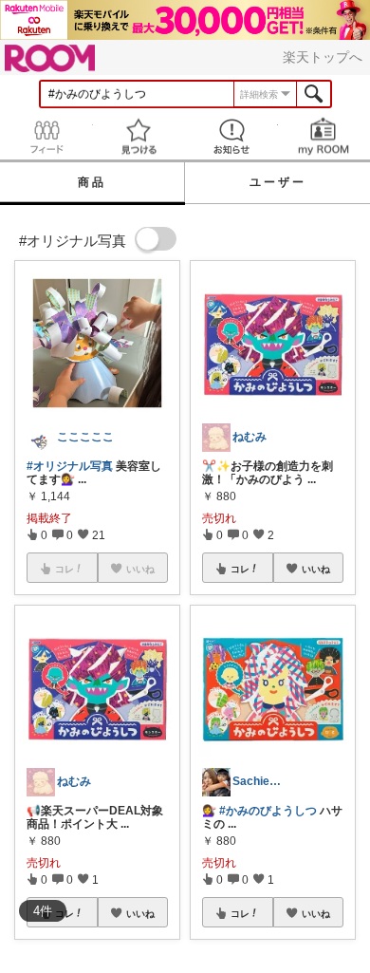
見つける (139, 136)
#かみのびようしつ (268, 810)
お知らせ (231, 136)
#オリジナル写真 (70, 466)
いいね (140, 913)
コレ (240, 568)
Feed (46, 136)
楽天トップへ (322, 57)
